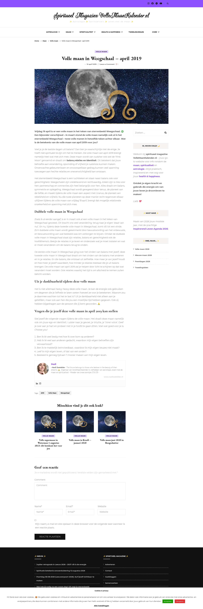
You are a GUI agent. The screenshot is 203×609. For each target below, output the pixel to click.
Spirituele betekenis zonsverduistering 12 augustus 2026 (60, 571)
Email (69, 506)
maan (136, 165)
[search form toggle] (167, 3)
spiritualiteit (147, 165)
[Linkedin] (37, 383)
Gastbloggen (110, 577)
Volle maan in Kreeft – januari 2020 (80, 441)
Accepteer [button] (168, 601)
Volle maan (101, 51)
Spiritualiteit (86, 32)
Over (154, 32)
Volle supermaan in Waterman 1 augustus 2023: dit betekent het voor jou (48, 444)
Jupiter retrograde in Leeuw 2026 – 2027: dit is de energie (61, 564)
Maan (68, 32)
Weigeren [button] (180, 601)
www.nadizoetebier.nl (113, 377)
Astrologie (51, 32)
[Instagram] (40, 383)
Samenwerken (111, 583)
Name (38, 506)
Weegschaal (65, 393)
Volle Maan (52, 393)
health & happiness (149, 176)
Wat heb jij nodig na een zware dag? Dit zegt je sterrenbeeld (62, 587)
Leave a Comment (107, 64)
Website (102, 506)
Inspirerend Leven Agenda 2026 (150, 229)
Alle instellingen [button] (101, 606)
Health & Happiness (110, 32)
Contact (108, 571)
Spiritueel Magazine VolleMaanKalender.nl (101, 15)
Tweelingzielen (136, 32)
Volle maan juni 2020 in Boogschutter (112, 441)
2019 (42, 393)
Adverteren (110, 564)
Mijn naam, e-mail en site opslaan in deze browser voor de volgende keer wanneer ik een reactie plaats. (80, 526)
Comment (40, 479)
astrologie (138, 169)
